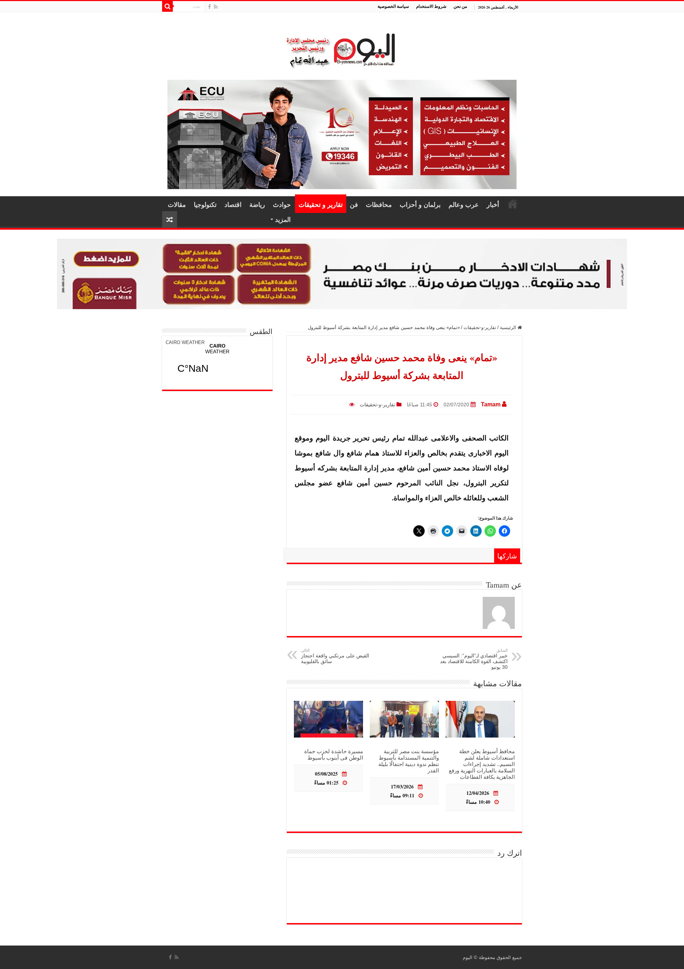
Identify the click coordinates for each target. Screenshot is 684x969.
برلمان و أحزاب (420, 204)
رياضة (257, 204)
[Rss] (215, 6)
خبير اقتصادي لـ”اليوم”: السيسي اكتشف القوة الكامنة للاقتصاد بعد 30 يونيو (474, 659)
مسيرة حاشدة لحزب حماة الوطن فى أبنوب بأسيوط (333, 754)
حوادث (282, 204)
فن (354, 204)
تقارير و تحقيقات (321, 204)
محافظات (379, 204)
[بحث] (167, 6)
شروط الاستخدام (431, 6)
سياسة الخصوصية (393, 6)
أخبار (493, 204)
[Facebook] (209, 6)
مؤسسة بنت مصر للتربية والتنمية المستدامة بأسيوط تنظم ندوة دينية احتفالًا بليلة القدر (408, 760)
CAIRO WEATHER (185, 342)
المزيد (283, 219)
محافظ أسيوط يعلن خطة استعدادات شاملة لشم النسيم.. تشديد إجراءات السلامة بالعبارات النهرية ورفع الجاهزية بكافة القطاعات (482, 764)
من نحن (460, 6)
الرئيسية (512, 203)
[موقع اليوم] (342, 47)
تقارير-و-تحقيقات (479, 327)
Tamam (491, 404)
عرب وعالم (464, 204)
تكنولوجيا (205, 204)
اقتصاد (233, 204)
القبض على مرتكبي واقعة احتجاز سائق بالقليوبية (335, 656)
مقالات (177, 204)
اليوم (467, 957)
